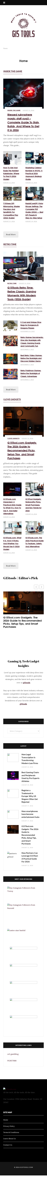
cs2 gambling (13, 1054)
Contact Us (7, 1145)
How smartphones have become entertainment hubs (30, 814)
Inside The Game (12, 71)
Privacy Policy (9, 1126)
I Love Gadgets (12, 399)
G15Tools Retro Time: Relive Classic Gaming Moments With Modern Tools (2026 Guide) (21, 293)
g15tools (26, 682)
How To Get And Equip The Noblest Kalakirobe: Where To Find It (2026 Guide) (11, 173)
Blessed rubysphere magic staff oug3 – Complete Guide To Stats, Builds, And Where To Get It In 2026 (23, 122)
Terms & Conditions (11, 1132)
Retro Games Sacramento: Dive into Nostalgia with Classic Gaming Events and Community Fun (31, 341)
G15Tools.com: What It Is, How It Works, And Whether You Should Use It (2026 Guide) (12, 543)
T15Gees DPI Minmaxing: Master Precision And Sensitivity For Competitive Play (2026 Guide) (11, 210)
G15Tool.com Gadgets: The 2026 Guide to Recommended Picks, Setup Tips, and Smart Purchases (22, 450)
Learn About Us (9, 1139)
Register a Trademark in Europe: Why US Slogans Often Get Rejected (30, 796)
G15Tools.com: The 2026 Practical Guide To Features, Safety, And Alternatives (34, 542)
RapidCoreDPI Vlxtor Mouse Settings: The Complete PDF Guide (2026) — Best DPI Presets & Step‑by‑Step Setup (34, 210)
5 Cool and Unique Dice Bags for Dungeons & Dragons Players (30, 325)
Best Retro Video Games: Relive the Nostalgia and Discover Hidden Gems (31, 358)
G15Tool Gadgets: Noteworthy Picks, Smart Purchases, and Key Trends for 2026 (33, 505)
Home (5, 1120)
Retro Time (9, 244)
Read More (11, 234)
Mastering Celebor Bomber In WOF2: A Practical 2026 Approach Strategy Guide (33, 173)
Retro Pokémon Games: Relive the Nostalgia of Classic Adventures (30, 373)
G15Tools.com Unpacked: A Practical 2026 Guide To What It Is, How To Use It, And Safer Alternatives (12, 506)
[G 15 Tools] (23, 25)
